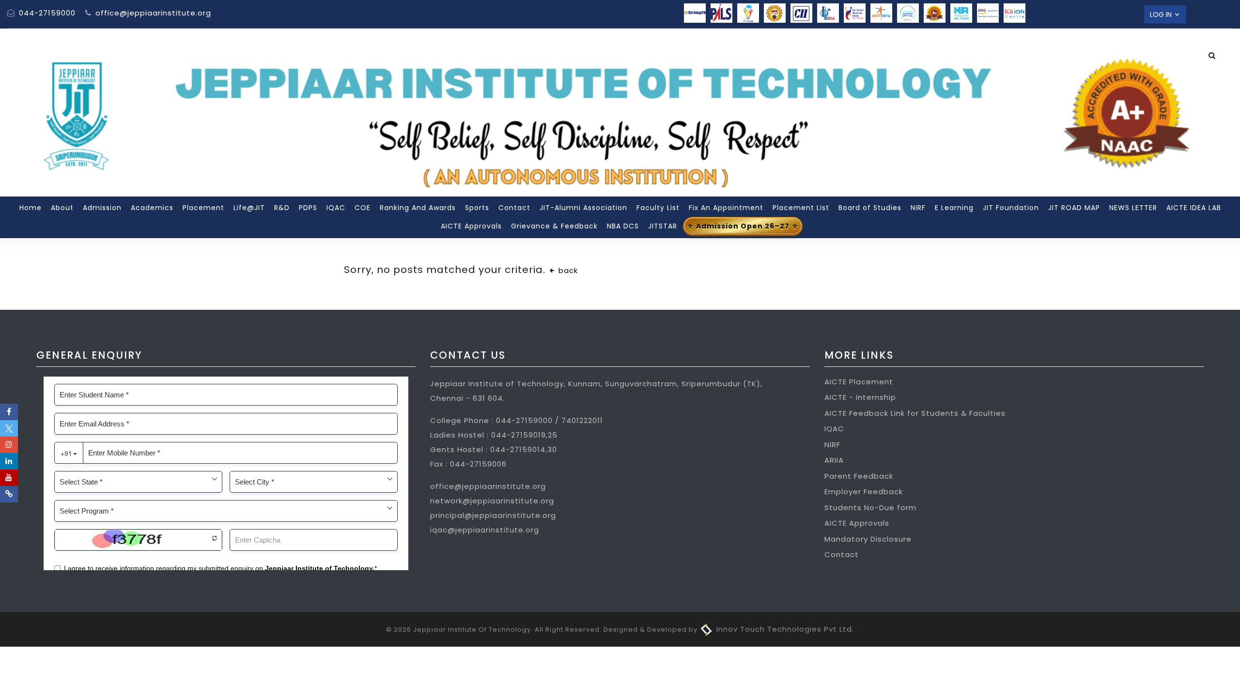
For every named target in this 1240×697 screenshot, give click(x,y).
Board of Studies (869, 207)
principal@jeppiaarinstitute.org (493, 515)
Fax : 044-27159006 (468, 464)
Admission (102, 207)
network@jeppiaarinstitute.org (492, 501)
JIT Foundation (1011, 207)
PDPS (308, 207)
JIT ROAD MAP (1074, 207)
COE (363, 207)
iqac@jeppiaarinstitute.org (484, 530)
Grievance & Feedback (554, 226)
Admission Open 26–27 (742, 226)
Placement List (801, 207)
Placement (203, 207)
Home (30, 207)
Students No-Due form (870, 507)
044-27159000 (46, 13)
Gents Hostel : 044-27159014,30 (493, 449)
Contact (514, 207)
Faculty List (658, 207)
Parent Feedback (858, 476)
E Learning (954, 207)
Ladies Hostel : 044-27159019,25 (494, 435)
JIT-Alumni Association (583, 207)
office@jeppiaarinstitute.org (152, 13)
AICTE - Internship (860, 397)
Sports (477, 207)
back (567, 270)
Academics (152, 207)
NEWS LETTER (1133, 207)
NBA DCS (623, 226)
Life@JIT (249, 207)
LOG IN (1162, 14)
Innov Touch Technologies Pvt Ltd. (784, 629)
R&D (282, 207)
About (62, 207)
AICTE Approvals (471, 226)
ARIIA (834, 460)
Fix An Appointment (726, 207)
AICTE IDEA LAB (1193, 207)
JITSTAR (662, 226)
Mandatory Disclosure (868, 539)
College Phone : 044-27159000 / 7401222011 (516, 420)
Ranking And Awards (418, 207)
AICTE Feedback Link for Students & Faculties (915, 413)
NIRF (918, 207)
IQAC (335, 207)
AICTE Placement (858, 382)
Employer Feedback (863, 491)
